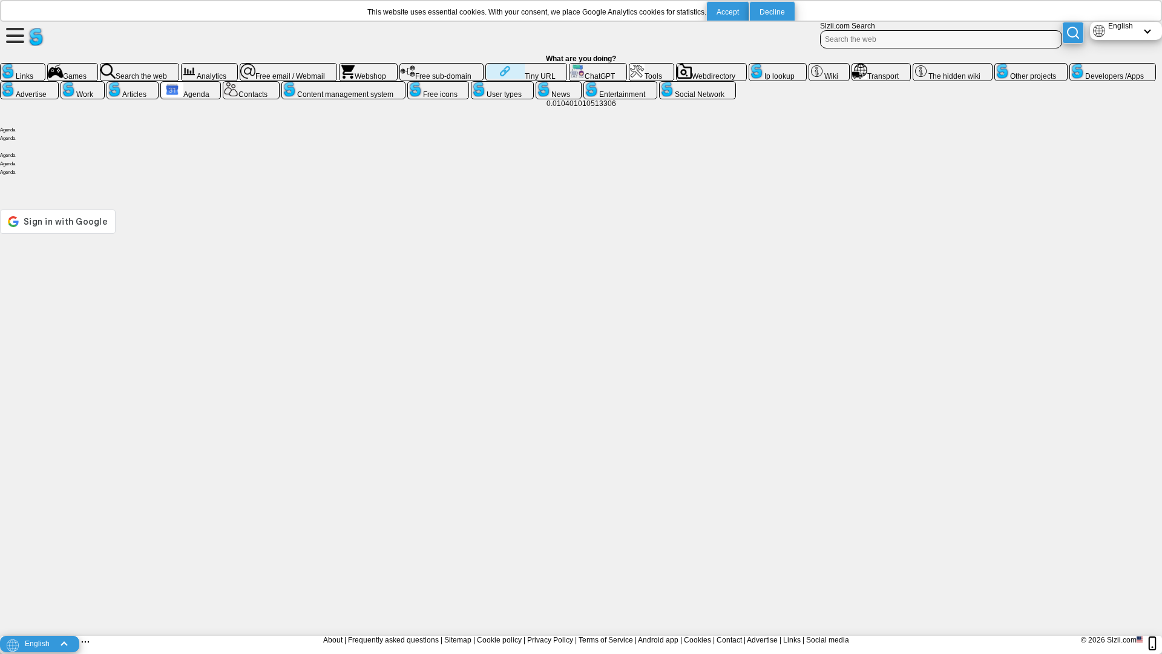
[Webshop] (368, 68)
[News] (559, 86)
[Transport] (881, 68)
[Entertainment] (620, 86)
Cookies (697, 640)
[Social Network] (698, 86)
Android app (658, 640)
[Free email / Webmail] (288, 68)
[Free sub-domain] (441, 68)
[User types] (502, 86)
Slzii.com (1122, 640)
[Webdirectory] (711, 68)
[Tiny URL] (526, 68)
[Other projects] (1031, 68)
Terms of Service (606, 640)
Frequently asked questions (393, 640)
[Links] (22, 68)
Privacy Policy (550, 640)
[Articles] (133, 86)
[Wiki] (829, 68)
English (1120, 26)
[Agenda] (191, 86)
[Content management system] (343, 86)
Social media (827, 640)
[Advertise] (29, 86)
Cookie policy (499, 640)
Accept (728, 12)
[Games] (73, 68)
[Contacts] (251, 86)
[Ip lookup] (778, 68)
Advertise (762, 640)
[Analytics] (209, 68)
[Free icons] (438, 86)
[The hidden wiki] (953, 68)
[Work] (83, 86)
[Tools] (651, 68)
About (333, 640)
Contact (729, 640)
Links (792, 640)
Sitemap (457, 640)
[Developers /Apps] (1112, 68)
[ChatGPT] (598, 68)
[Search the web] (139, 68)
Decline (772, 12)
